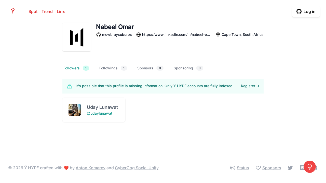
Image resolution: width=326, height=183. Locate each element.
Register (250, 86)
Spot (33, 11)
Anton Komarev (90, 167)
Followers (75, 68)
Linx (61, 11)
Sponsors (149, 68)
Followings (112, 68)
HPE (14, 11)
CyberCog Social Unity (136, 167)
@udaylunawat (99, 113)
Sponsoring (187, 68)
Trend (47, 11)
